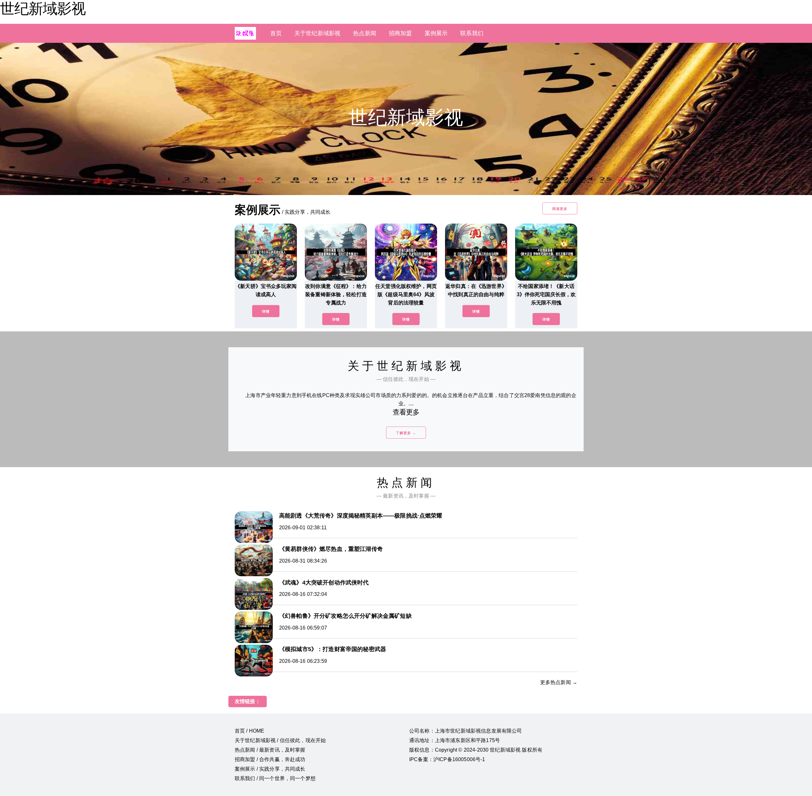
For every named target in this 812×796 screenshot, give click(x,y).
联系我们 (471, 33)
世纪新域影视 (43, 8)
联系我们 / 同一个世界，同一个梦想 (275, 778)
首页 (276, 33)
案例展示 (436, 33)
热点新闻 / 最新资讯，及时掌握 (270, 750)
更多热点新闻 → (558, 682)
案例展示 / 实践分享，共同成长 (270, 769)
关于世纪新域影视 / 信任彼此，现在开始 (280, 740)
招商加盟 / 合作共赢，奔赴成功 (270, 759)
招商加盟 (400, 33)
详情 (266, 311)
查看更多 (406, 412)
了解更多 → (406, 433)
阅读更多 (559, 209)
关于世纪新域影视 (317, 33)
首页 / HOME (249, 731)
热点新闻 (364, 33)
